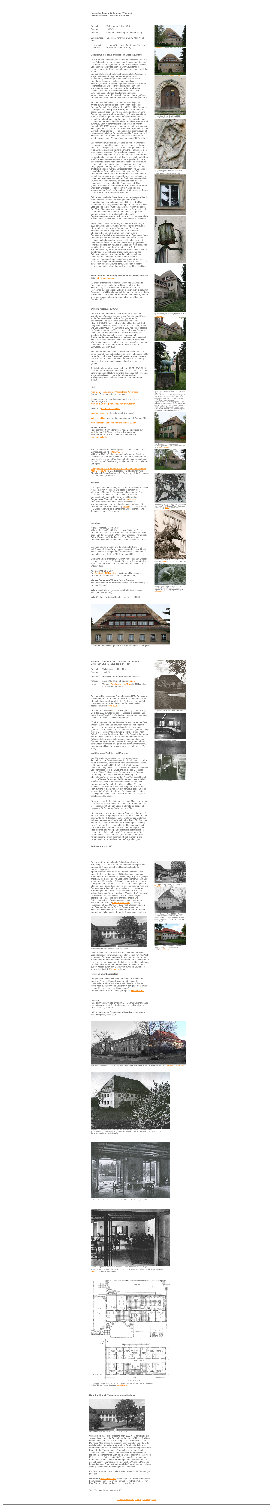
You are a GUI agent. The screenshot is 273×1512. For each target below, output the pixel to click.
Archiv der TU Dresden (105, 573)
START (138, 1500)
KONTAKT (146, 1500)
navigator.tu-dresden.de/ (175, 1065)
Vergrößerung (159, 47)
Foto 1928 (112, 706)
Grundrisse (115, 969)
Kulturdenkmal (137, 990)
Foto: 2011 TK (116, 452)
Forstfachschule (108, 1478)
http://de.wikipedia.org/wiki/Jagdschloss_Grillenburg (114, 392)
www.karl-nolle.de (99, 437)
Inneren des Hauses (110, 408)
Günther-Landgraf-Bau (121, 684)
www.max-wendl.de (99, 413)
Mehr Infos (131, 499)
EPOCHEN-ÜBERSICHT (125, 1500)
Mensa (131, 681)
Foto (167, 508)
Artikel (126, 506)
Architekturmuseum (121, 902)
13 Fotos (94, 1271)
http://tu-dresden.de (105, 278)
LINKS (154, 1500)
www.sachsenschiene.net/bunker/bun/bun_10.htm (113, 423)
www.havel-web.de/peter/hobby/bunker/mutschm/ (113, 404)
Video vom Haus (98, 418)
